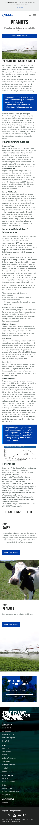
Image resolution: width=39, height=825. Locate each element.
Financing (5, 778)
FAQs (4, 785)
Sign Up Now (19, 7)
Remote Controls (8, 734)
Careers (5, 802)
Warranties (6, 761)
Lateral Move (6, 731)
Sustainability (6, 751)
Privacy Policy (7, 771)
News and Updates (9, 782)
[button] (35, 15)
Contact (5, 768)
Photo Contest (7, 788)
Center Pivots (7, 728)
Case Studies (7, 795)
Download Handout (19, 36)
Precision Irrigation (8, 738)
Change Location (12, 811)
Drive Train (6, 741)
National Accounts (8, 765)
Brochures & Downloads (10, 791)
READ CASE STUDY (11, 552)
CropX (4, 755)
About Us (5, 748)
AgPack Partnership (9, 758)
